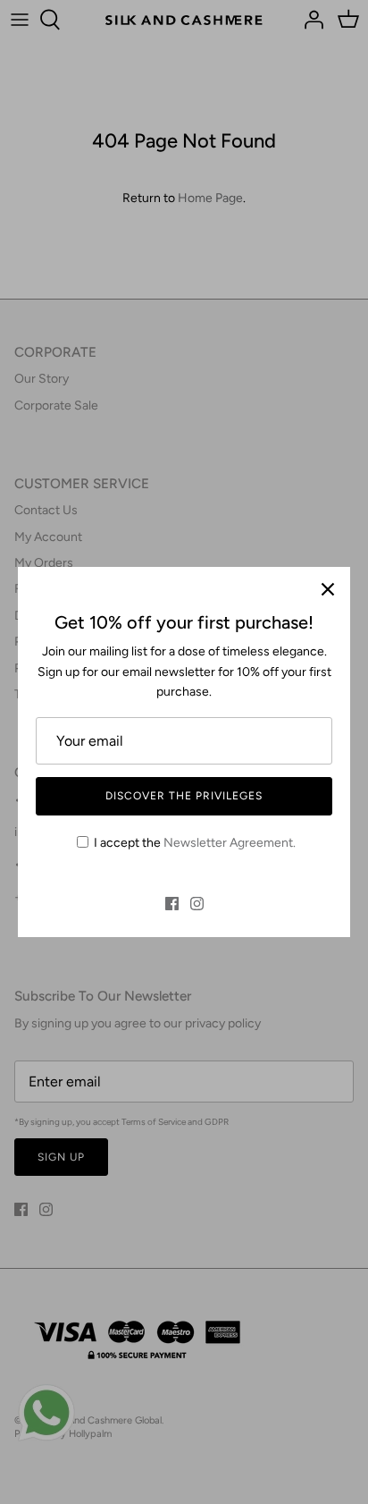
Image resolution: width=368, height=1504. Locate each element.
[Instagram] (197, 903)
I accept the (195, 842)
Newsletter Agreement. (229, 842)
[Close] (327, 589)
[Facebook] (172, 903)
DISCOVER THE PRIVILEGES (183, 796)
